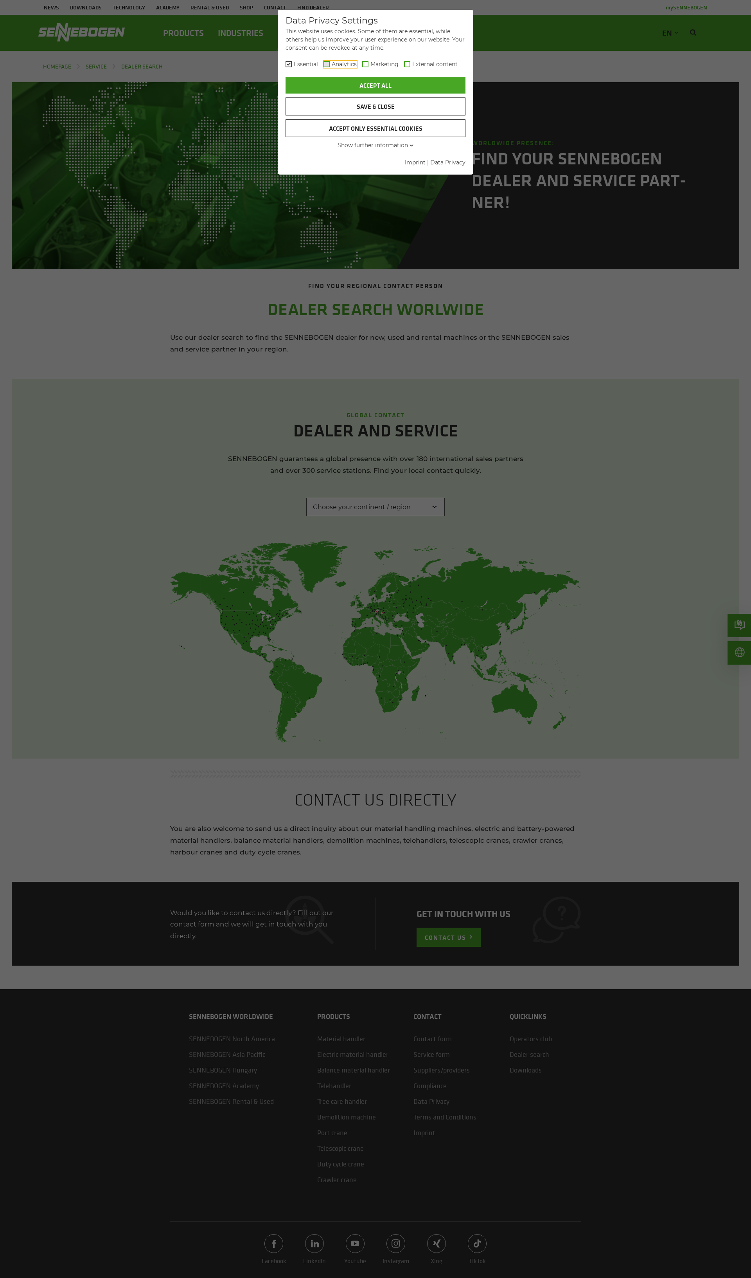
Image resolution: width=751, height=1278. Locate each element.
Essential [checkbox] (306, 64)
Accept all (375, 85)
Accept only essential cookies (375, 128)
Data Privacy (447, 162)
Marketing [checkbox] (384, 64)
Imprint (415, 162)
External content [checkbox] (435, 64)
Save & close (376, 106)
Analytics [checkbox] (344, 64)
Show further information (373, 145)
